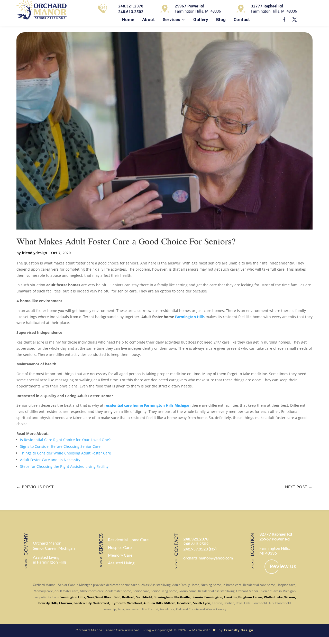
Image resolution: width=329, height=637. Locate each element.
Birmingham (163, 597)
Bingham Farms (250, 597)
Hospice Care (120, 547)
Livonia (197, 597)
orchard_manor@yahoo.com (208, 557)
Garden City (83, 603)
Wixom (289, 597)
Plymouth (118, 603)
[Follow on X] (294, 19)
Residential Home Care (128, 539)
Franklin (230, 597)
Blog (221, 19)
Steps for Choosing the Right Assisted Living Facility (64, 466)
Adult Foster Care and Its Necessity (50, 459)
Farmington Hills (190, 316)
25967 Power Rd (274, 538)
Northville (182, 597)
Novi (90, 597)
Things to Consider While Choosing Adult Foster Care (65, 453)
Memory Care (120, 555)
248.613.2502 (195, 543)
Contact (242, 19)
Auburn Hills (153, 603)
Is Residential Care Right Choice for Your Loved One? (65, 439)
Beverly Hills (48, 603)
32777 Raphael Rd (275, 533)
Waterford (101, 603)
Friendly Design (238, 630)
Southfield (144, 597)
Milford (170, 603)
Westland (134, 603)
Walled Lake (273, 597)
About (148, 19)
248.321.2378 (195, 538)
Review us (283, 566)
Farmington (213, 597)
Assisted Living (121, 562)
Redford (128, 597)
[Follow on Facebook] (284, 19)
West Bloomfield (108, 597)
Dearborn (184, 603)
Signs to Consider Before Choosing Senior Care (60, 446)
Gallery (200, 19)
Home (128, 19)
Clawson (65, 603)
